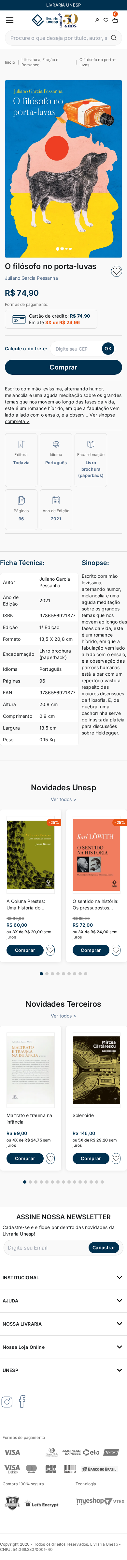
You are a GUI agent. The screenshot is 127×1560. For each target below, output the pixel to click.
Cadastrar (103, 1247)
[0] (115, 20)
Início (10, 62)
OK (108, 348)
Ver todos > (63, 799)
